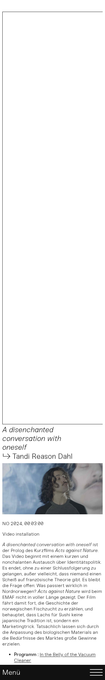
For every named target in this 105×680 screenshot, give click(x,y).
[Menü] (52, 672)
